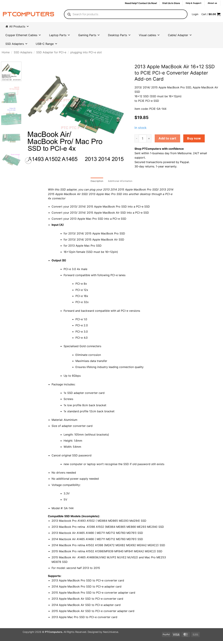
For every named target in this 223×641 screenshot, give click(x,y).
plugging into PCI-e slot (86, 52)
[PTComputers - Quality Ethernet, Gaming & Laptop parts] (28, 14)
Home (6, 52)
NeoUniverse (110, 631)
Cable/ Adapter (178, 35)
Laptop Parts (57, 35)
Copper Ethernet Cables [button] (21, 35)
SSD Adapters (14, 44)
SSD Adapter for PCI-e (51, 52)
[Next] (121, 113)
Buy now (194, 138)
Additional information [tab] (120, 181)
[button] (195, 14)
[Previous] (30, 113)
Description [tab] (97, 181)
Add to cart (167, 138)
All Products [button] (17, 26)
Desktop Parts (117, 35)
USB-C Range (45, 44)
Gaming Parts (87, 35)
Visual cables (147, 35)
